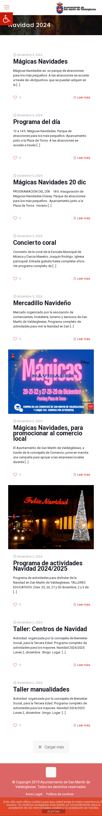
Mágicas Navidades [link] (40, 61)
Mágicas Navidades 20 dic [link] (49, 182)
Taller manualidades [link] (41, 689)
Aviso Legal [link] (34, 794)
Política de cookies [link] (60, 794)
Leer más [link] (83, 97)
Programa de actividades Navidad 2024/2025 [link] (47, 566)
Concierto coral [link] (34, 242)
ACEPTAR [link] (53, 811)
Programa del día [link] (36, 121)
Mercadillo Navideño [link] (42, 303)
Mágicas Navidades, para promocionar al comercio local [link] (48, 433)
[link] (6, 18)
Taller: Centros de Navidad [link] (50, 629)
